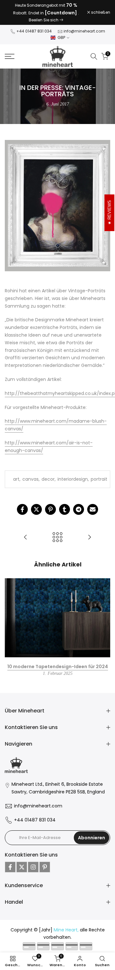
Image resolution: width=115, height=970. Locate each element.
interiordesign (72, 468)
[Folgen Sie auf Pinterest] (44, 856)
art (16, 468)
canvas (30, 468)
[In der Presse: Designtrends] (89, 527)
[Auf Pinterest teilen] (50, 498)
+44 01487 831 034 (34, 20)
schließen (100, 7)
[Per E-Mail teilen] (92, 498)
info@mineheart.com (84, 20)
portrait (99, 468)
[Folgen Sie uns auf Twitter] (21, 856)
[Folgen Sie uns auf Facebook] (10, 856)
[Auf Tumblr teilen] (64, 498)
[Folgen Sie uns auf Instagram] (33, 856)
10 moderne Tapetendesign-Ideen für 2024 (57, 656)
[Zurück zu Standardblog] (57, 527)
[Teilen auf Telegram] (78, 498)
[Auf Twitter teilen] (36, 498)
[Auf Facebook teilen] (22, 498)
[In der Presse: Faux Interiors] (26, 527)
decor (48, 468)
